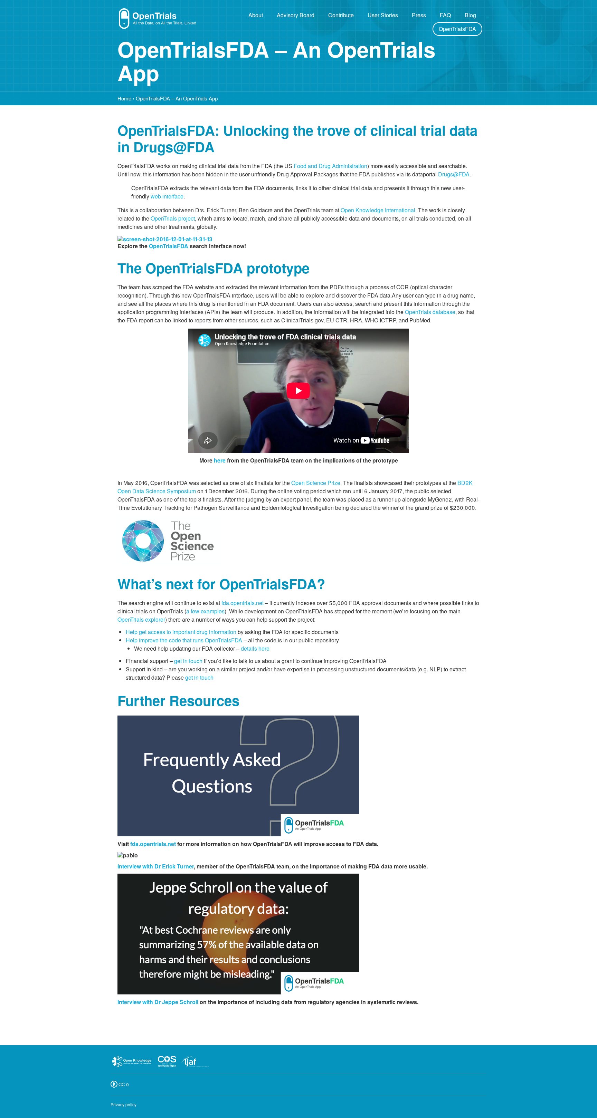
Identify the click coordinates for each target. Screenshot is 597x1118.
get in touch (188, 661)
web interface (167, 196)
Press (419, 15)
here (220, 460)
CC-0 (124, 1084)
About (255, 15)
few (195, 611)
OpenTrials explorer (141, 619)
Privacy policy (123, 1104)
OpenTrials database (430, 312)
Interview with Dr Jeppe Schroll (157, 1002)
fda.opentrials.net (242, 603)
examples (213, 611)
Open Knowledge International (378, 210)
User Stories (383, 15)
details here (255, 648)
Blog (470, 15)
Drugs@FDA (454, 174)
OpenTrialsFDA (457, 29)
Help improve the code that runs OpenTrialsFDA (184, 640)
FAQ (445, 15)
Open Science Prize (315, 483)
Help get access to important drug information (181, 632)
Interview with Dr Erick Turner (155, 866)
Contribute (341, 15)
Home (124, 98)
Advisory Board (295, 15)
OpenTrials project (173, 218)
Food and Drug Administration (330, 166)
